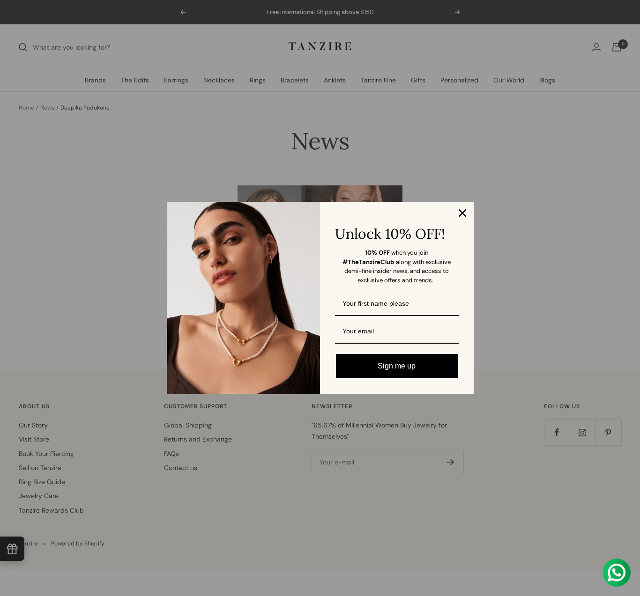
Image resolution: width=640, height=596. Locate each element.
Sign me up (397, 366)
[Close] (462, 213)
